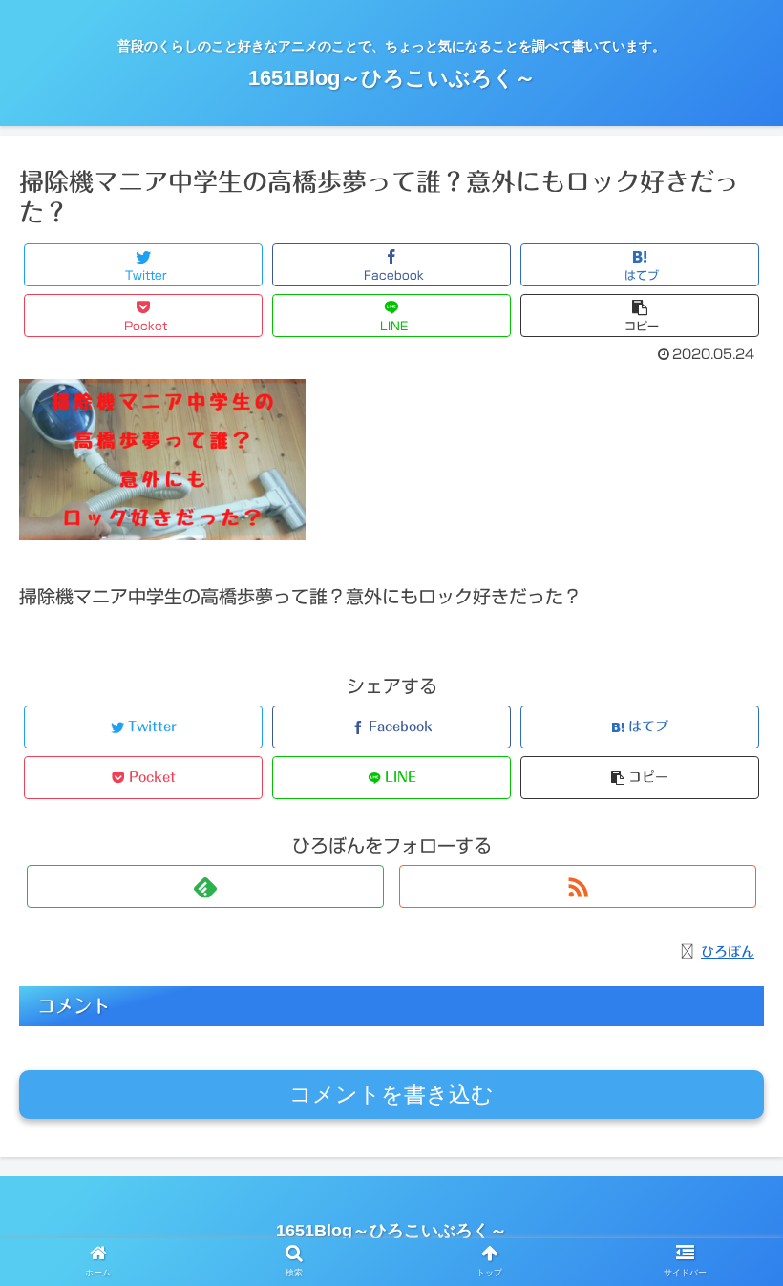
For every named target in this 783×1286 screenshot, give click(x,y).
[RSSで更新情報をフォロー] (577, 886)
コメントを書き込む (391, 1094)
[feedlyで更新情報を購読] (205, 886)
